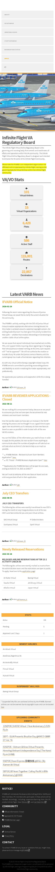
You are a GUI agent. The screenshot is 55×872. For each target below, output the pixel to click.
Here (45, 460)
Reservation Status (12, 50)
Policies (25, 802)
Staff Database (10, 41)
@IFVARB (24, 850)
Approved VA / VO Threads (13, 816)
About (7, 15)
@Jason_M (21, 387)
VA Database (9, 23)
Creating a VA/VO (10, 32)
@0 (18, 485)
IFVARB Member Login (12, 820)
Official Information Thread (14, 812)
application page (28, 571)
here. (14, 457)
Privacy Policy (9, 836)
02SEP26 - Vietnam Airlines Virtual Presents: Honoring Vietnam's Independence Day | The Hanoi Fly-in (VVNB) (27, 750)
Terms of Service (10, 832)
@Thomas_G (22, 599)
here (2, 707)
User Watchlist (39, 802)
